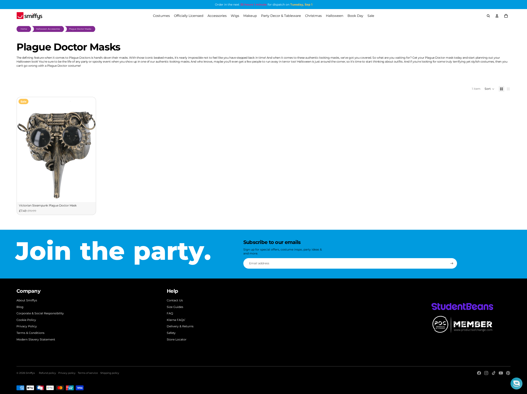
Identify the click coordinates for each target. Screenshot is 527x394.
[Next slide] (89, 149)
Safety (171, 333)
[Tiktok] (493, 373)
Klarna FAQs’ (176, 320)
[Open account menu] (496, 15)
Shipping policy (109, 372)
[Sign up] (452, 263)
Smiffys (30, 372)
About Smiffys (26, 300)
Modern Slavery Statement (35, 339)
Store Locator (177, 339)
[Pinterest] (508, 373)
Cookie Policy (26, 320)
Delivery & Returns (180, 326)
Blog (19, 307)
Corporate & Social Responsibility (40, 313)
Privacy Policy (26, 326)
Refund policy (47, 372)
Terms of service (88, 372)
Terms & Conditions (30, 333)
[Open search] (488, 15)
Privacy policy (67, 372)
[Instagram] (486, 373)
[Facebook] (479, 373)
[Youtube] (500, 373)
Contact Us (175, 300)
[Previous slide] (23, 149)
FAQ (170, 313)
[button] (489, 88)
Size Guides (175, 307)
